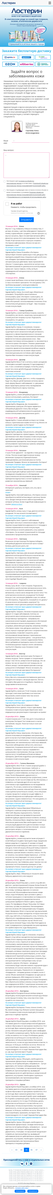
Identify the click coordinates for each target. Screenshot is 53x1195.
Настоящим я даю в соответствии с (27, 183)
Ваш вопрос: (9, 150)
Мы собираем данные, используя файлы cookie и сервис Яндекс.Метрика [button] (21, 1187)
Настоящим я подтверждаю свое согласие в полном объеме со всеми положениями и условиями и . (27, 193)
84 (21, 1150)
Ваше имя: (5, 141)
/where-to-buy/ (16, 504)
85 (26, 1150)
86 (32, 1150)
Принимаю (20, 1191)
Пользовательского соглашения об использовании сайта (27, 197)
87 (37, 1150)
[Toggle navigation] (50, 3)
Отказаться (33, 1191)
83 (16, 1150)
